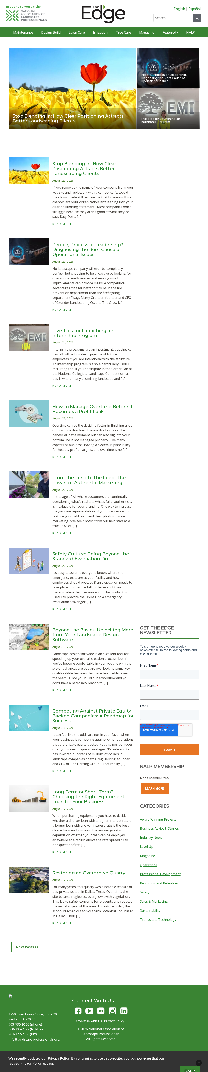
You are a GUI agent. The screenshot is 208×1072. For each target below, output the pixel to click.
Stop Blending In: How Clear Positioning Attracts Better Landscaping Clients (68, 118)
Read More (62, 224)
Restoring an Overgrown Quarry (88, 873)
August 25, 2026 (63, 180)
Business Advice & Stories (159, 828)
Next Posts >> (27, 947)
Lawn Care (77, 32)
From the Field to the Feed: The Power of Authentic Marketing (89, 480)
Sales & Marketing (154, 901)
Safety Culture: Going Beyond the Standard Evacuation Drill (90, 556)
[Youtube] (89, 1012)
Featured (169, 32)
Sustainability (150, 910)
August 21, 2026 (63, 418)
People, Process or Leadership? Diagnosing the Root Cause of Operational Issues (164, 78)
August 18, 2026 (63, 728)
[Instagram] (112, 1012)
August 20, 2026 (63, 490)
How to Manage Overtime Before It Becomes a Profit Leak (92, 409)
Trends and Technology (158, 919)
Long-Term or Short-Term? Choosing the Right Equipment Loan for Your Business (88, 796)
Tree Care (123, 32)
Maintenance (23, 32)
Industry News (151, 837)
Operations (148, 865)
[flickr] (101, 1012)
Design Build (51, 32)
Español (194, 8)
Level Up (146, 846)
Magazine (146, 32)
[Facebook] (78, 1012)
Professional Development (160, 874)
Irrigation (100, 32)
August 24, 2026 (63, 342)
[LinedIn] (123, 1012)
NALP (190, 32)
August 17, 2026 (63, 809)
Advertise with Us (89, 1021)
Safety (145, 892)
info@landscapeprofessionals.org (34, 1039)
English (179, 8)
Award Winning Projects (158, 819)
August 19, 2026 (63, 647)
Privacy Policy (114, 1021)
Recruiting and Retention (159, 883)
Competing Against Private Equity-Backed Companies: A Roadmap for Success (93, 715)
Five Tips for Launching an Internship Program (160, 120)
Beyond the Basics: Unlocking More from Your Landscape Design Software (92, 634)
